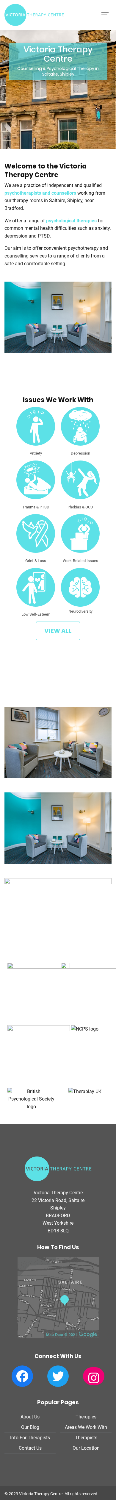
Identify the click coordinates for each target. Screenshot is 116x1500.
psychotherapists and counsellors (40, 193)
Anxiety (36, 453)
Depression (80, 453)
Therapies (86, 1417)
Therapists (86, 1437)
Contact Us (30, 1448)
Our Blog (30, 1427)
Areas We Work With (86, 1427)
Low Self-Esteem (35, 614)
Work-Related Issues (80, 560)
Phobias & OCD (80, 507)
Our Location (86, 1448)
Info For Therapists (30, 1437)
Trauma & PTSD (35, 507)
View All (58, 631)
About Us (30, 1417)
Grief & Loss (35, 560)
